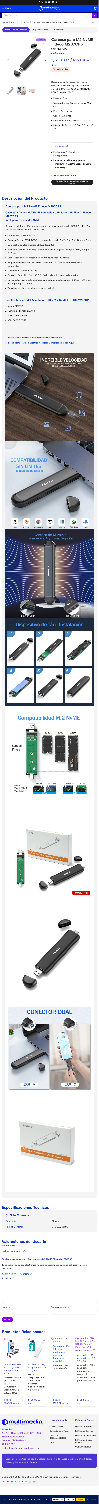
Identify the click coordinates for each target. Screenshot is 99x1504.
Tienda (14, 22)
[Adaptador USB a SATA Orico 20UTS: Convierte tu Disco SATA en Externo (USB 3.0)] (13, 1349)
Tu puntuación (10, 1274)
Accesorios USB (36, 1364)
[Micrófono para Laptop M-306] (62, 1340)
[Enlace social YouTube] (49, 2)
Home (5, 22)
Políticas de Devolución (85, 1435)
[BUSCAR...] (94, 15)
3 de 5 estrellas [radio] (26, 1274)
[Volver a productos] (92, 22)
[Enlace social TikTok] (59, 2)
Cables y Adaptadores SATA (12, 1370)
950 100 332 (8, 1444)
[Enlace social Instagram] (45, 2)
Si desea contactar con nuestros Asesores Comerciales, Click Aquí (39, 342)
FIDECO (25, 22)
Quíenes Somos (56, 1426)
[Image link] (23, 1422)
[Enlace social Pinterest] (53, 2)
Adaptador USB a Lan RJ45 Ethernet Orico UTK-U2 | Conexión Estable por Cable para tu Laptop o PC (86, 1374)
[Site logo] (49, 8)
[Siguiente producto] (95, 22)
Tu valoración (9, 1278)
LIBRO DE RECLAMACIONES (58, 1436)
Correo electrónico (61, 1307)
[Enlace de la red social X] (42, 2)
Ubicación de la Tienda (59, 1431)
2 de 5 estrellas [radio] (23, 1274)
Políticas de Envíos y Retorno (84, 1441)
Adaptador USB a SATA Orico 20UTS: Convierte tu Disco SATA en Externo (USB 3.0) (12, 1386)
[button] (8, 60)
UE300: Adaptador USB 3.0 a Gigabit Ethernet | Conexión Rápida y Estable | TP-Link (36, 1383)
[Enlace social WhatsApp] (56, 2)
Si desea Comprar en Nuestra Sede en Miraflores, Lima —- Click (33, 337)
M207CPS (84, 300)
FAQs (52, 1442)
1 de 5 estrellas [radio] (21, 1274)
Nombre (6, 1307)
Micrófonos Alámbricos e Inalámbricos (59, 1358)
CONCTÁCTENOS (83, 1447)
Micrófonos (58, 1352)
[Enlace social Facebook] (39, 2)
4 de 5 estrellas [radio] (28, 1274)
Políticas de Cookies (84, 1431)
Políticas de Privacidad (85, 1426)
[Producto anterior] (89, 22)
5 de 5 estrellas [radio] (30, 1274)
